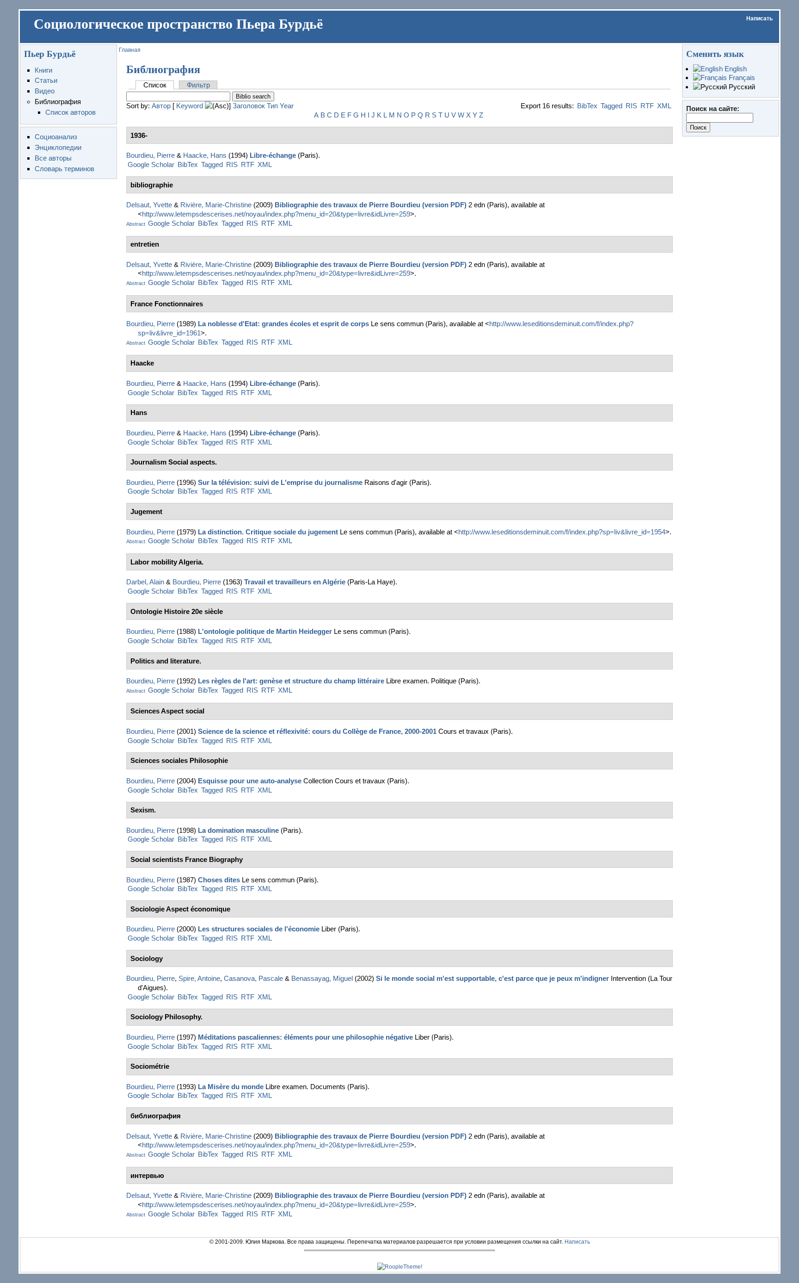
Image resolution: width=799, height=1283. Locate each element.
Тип (272, 106)
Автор (161, 106)
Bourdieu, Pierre (150, 155)
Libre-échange (273, 155)
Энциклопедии (58, 147)
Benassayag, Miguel (322, 978)
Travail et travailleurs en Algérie (294, 582)
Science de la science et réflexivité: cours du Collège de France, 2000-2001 (317, 731)
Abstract (135, 224)
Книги (43, 70)
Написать (759, 18)
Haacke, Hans (205, 155)
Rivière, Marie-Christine (216, 205)
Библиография (58, 101)
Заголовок (249, 106)
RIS (631, 106)
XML (664, 106)
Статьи (46, 80)
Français (741, 77)
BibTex (587, 106)
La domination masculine (238, 830)
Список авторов (70, 112)
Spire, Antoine (199, 978)
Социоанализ (56, 137)
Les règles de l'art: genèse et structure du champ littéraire (291, 681)
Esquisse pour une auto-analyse (249, 781)
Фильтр (198, 85)
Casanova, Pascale (253, 978)
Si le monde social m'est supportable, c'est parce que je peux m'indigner (492, 978)
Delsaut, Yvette (149, 205)
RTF (647, 106)
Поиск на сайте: (712, 108)
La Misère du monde (231, 1087)
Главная (130, 50)
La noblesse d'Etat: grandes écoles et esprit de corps (283, 324)
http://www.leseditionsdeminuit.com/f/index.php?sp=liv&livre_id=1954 (561, 532)
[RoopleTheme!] (399, 1267)
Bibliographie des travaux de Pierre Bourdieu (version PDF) (371, 205)
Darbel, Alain (145, 582)
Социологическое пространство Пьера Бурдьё (178, 24)
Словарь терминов (64, 169)
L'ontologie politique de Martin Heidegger (265, 631)
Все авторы (53, 158)
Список (154, 85)
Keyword (189, 106)
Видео (45, 91)
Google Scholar (151, 164)
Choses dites (219, 880)
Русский (741, 87)
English (735, 69)
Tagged (611, 106)
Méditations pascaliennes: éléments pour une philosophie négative (305, 1037)
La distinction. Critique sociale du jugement (268, 532)
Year (287, 106)
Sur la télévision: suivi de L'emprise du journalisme (280, 482)
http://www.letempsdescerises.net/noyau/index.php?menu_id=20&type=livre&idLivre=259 (276, 214)
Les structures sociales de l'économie (259, 929)
